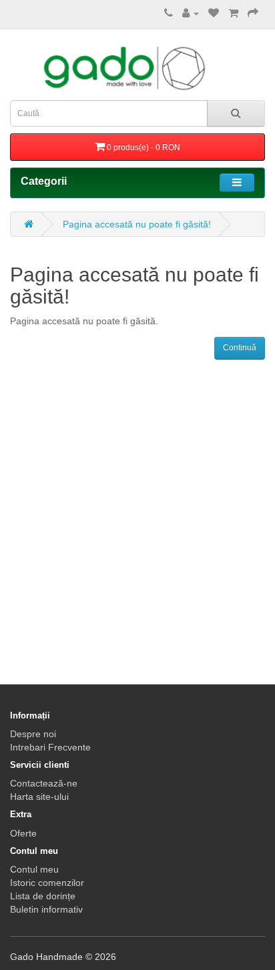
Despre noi (33, 734)
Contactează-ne (43, 783)
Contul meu (34, 869)
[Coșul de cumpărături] (233, 13)
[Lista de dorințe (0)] (213, 13)
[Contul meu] (190, 13)
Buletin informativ (46, 909)
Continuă (239, 347)
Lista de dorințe (42, 896)
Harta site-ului (39, 796)
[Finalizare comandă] (253, 13)
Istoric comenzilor (47, 882)
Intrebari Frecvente (50, 747)
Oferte (23, 833)
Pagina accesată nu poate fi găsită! (137, 224)
